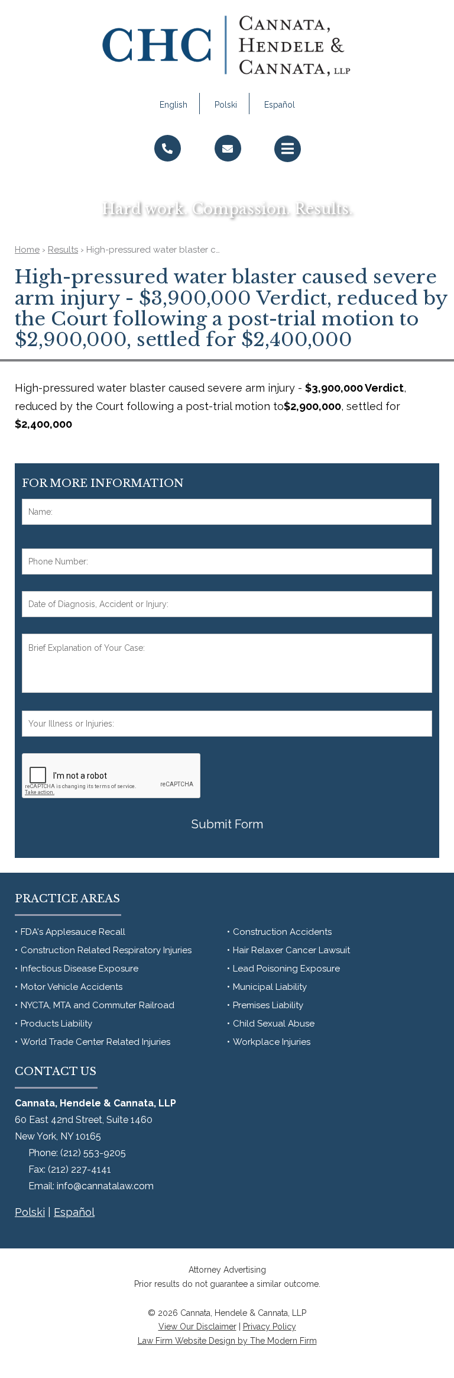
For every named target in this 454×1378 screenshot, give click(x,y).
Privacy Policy (269, 1326)
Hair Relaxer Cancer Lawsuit (291, 950)
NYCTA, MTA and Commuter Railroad (97, 1005)
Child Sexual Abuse (273, 1023)
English (173, 104)
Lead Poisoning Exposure (286, 968)
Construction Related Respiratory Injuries (106, 950)
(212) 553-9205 (93, 1152)
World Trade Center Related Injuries (95, 1042)
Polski (226, 104)
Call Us (167, 172)
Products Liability (56, 1023)
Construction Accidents (282, 932)
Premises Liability (268, 1005)
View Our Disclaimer (197, 1326)
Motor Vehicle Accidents (71, 987)
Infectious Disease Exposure (79, 968)
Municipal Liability (270, 987)
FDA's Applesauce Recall (73, 932)
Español (279, 104)
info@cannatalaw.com (105, 1186)
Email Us (228, 172)
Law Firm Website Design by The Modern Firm (227, 1340)
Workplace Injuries (271, 1042)
